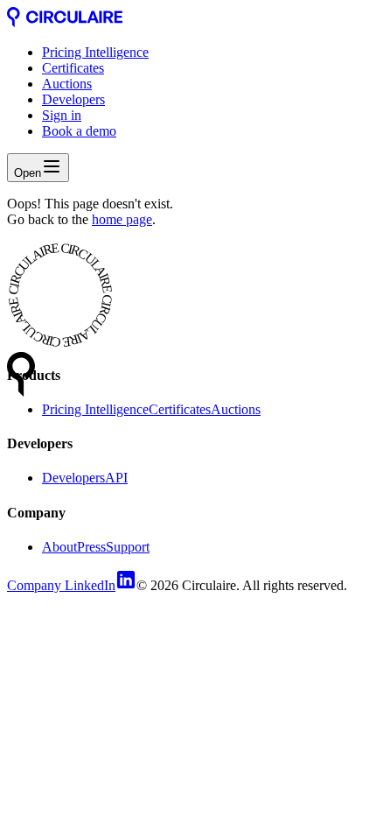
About (59, 546)
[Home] (64, 22)
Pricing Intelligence (95, 52)
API (116, 477)
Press (91, 546)
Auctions (67, 83)
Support (128, 546)
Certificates (73, 67)
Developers (73, 99)
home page (122, 219)
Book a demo (79, 130)
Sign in (61, 115)
